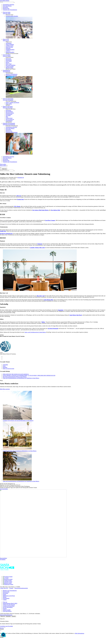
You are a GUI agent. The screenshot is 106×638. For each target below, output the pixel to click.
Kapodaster (60, 310)
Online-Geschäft (6, 609)
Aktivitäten (5, 364)
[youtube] (7, 580)
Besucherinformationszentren (21, 588)
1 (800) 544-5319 (4, 588)
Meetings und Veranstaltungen (10, 590)
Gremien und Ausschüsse (8, 606)
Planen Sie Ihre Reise (8, 106)
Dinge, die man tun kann (8, 368)
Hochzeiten (5, 7)
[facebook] (7, 576)
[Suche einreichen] (14, 2)
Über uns (5, 602)
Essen (4, 366)
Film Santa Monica (7, 5)
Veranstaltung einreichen (8, 4)
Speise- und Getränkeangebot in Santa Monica (35, 332)
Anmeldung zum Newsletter (6, 626)
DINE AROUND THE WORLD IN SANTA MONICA (16, 374)
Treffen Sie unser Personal (9, 604)
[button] (53, 629)
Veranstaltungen (6, 70)
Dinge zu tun (6, 39)
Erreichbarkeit (6, 598)
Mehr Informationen (79, 633)
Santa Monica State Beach (75, 315)
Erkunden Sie (21, 177)
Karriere (5, 608)
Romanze (5, 367)
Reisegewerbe (6, 8)
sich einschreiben (4, 488)
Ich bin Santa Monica (8, 607)
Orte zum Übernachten (8, 98)
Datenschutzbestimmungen (6, 614)
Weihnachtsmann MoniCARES (10, 603)
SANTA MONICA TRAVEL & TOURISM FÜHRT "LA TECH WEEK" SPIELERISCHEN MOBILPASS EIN (29, 375)
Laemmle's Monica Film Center (37, 247)
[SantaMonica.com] (7, 574)
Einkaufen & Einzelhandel (9, 123)
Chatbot (4, 599)
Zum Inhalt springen (4, 0)
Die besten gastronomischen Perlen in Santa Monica (15, 376)
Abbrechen (4, 168)
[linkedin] (7, 581)
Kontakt (11, 588)
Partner (4, 594)
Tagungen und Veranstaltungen (10, 9)
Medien (4, 597)
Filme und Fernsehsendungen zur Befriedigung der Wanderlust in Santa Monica (21, 378)
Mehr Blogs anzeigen (5, 389)
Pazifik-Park (3, 231)
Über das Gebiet (6, 12)
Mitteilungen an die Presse (9, 595)
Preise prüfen (9, 103)
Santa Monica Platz (48, 299)
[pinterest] (7, 583)
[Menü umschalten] (0, 167)
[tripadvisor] (8, 584)
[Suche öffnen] (6, 165)
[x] (5, 578)
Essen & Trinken (7, 54)
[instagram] (7, 579)
